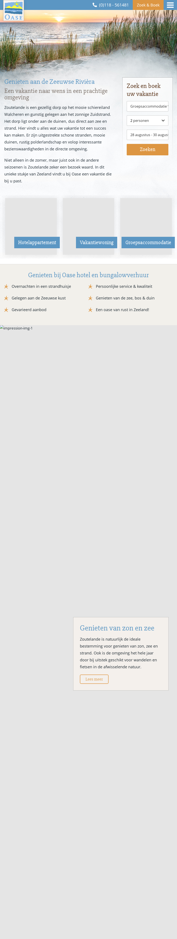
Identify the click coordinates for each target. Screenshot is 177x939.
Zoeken (147, 149)
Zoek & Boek (148, 5)
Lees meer (94, 679)
